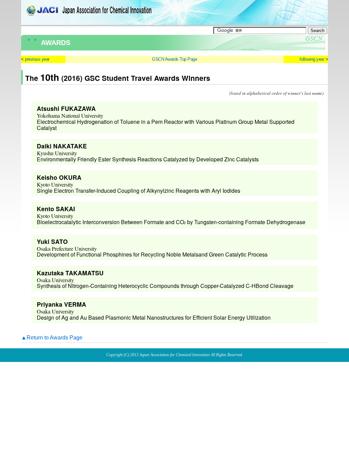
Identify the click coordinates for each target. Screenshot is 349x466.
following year (312, 59)
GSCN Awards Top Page (174, 59)
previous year (37, 59)
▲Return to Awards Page (51, 337)
